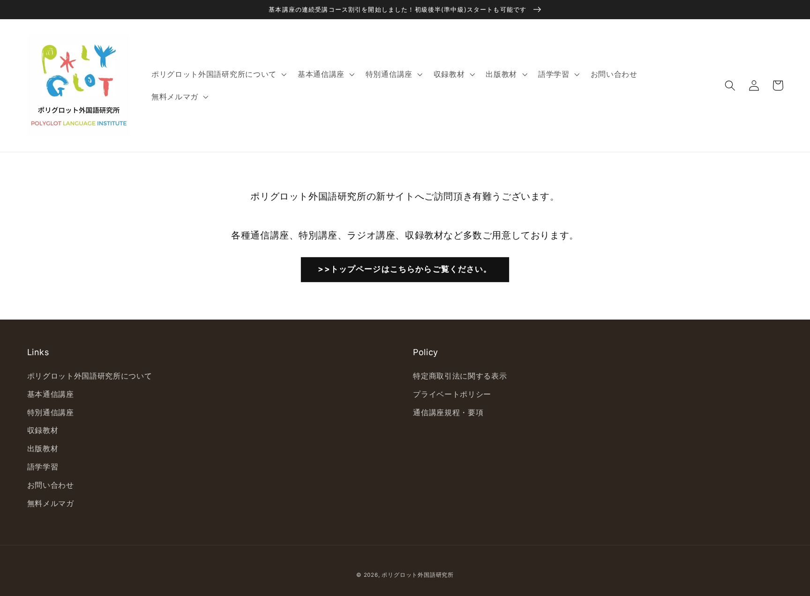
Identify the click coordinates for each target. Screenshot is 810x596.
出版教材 (43, 448)
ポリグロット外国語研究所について (89, 375)
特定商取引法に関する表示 (460, 375)
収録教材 (43, 430)
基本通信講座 (50, 394)
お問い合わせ (50, 485)
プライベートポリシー (452, 394)
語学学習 (43, 466)
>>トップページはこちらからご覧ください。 (405, 269)
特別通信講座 (50, 412)
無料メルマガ (50, 503)
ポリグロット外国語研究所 (418, 575)
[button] (730, 85)
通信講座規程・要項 (448, 412)
